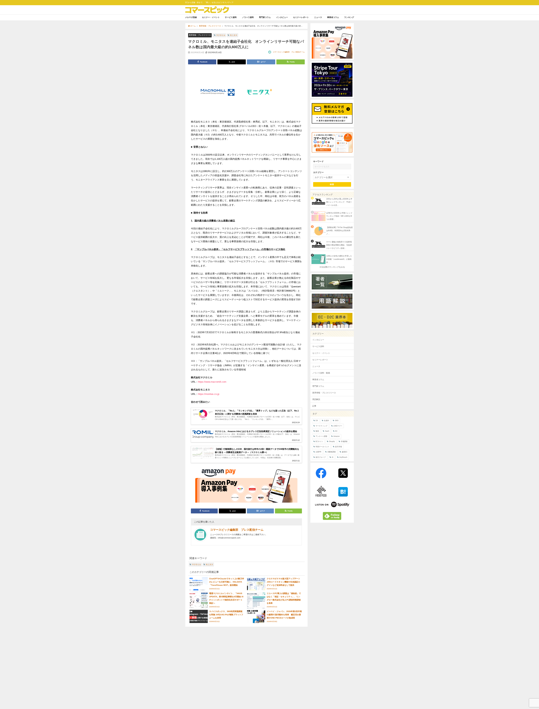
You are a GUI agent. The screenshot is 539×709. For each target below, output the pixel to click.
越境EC (345, 452)
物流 (317, 431)
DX (317, 420)
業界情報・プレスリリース (200, 35)
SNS (336, 420)
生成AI (326, 420)
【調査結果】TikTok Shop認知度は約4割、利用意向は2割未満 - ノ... (339, 230)
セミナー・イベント (211, 17)
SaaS (327, 431)
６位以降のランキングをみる (332, 267)
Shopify (332, 441)
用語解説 (316, 399)
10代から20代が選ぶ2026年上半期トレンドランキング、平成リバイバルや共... (339, 202)
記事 (314, 406)
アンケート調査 (321, 436)
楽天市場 (338, 447)
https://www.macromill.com (212, 381)
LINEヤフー (337, 426)
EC (336, 431)
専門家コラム (265, 17)
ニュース (318, 17)
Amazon (336, 436)
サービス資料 (231, 17)
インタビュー (282, 17)
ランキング (349, 17)
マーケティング (321, 426)
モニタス (233, 35)
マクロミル (220, 35)
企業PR (318, 452)
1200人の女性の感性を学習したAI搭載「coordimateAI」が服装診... (339, 259)
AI (332, 457)
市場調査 (344, 441)
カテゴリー (318, 172)
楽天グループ (321, 457)
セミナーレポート (301, 17)
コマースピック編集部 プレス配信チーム (289, 52)
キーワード (318, 161)
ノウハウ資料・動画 (321, 373)
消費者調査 (331, 452)
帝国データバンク (322, 447)
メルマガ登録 (191, 17)
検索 (332, 184)
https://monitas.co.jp (208, 394)
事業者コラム (333, 17)
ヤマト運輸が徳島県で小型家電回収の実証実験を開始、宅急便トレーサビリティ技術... (339, 245)
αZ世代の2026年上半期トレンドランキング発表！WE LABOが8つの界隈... (339, 216)
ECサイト (319, 441)
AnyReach (343, 457)
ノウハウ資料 (248, 17)
